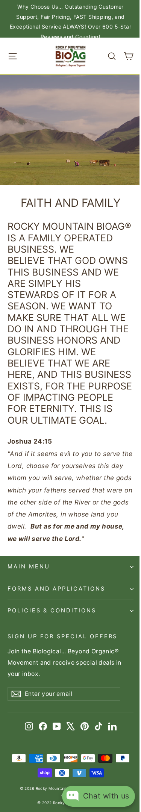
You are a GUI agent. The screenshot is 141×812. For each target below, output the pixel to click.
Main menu (29, 566)
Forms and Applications (56, 588)
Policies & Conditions (52, 610)
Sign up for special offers (62, 636)
